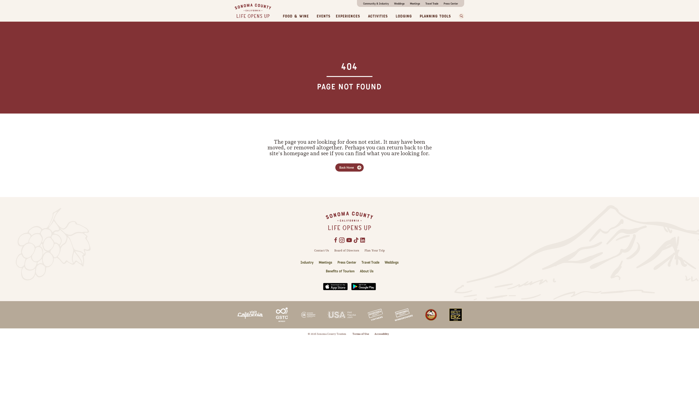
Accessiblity (381, 333)
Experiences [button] (348, 16)
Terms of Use (360, 333)
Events (323, 16)
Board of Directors (346, 250)
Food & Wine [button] (296, 16)
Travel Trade (431, 3)
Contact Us (321, 250)
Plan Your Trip (374, 250)
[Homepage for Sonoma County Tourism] (253, 10)
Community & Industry (376, 3)
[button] (460, 16)
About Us (367, 271)
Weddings (399, 3)
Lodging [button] (404, 16)
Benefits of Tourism (340, 271)
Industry (307, 262)
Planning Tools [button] (435, 16)
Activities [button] (378, 16)
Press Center (451, 3)
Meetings (415, 3)
